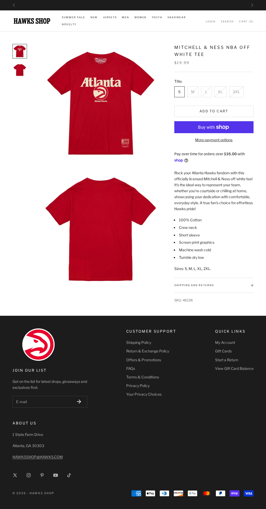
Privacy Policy (138, 385)
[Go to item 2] (19, 70)
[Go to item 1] (19, 51)
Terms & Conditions (142, 377)
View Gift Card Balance (234, 368)
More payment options (213, 140)
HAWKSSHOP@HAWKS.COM (37, 457)
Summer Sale (73, 17)
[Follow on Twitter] (15, 475)
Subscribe (79, 402)
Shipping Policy (138, 342)
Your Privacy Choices (144, 394)
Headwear (177, 17)
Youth (157, 17)
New (94, 17)
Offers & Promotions (143, 360)
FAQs (130, 368)
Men (125, 17)
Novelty (69, 24)
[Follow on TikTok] (69, 475)
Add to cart (214, 111)
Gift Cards (223, 351)
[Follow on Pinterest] (42, 475)
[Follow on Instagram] (28, 475)
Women (140, 17)
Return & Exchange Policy (147, 351)
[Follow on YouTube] (55, 475)
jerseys (110, 17)
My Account (225, 342)
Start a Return (226, 360)
